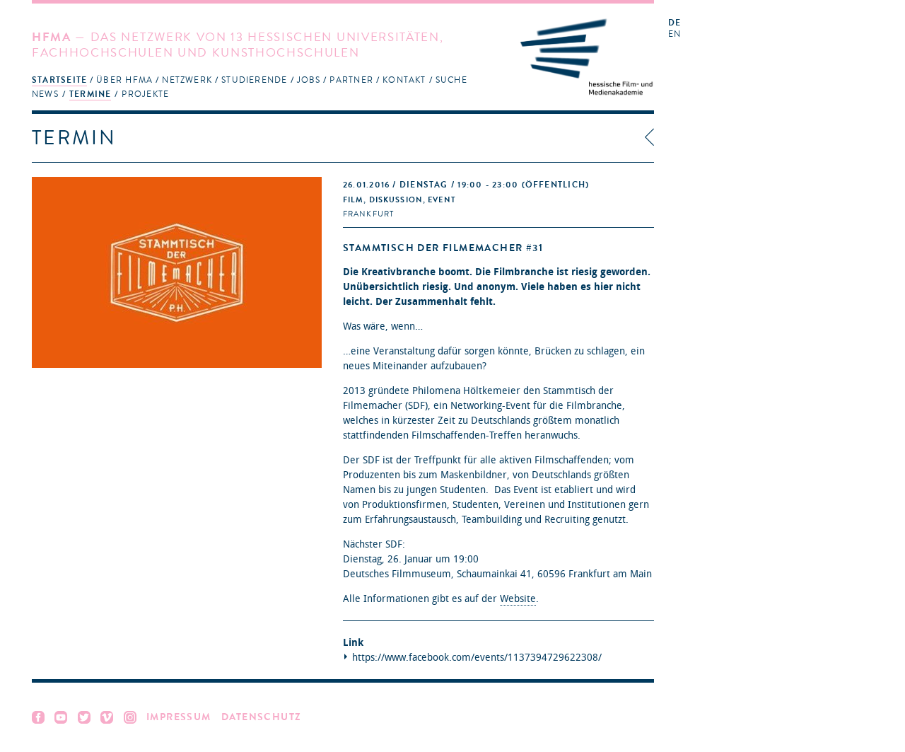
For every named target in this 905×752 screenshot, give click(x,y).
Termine (90, 94)
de (674, 23)
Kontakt (404, 80)
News (45, 94)
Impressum (178, 717)
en (674, 34)
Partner (351, 80)
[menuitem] (59, 79)
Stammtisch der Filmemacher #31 (443, 248)
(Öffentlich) (466, 184)
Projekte (145, 94)
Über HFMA (124, 80)
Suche (451, 80)
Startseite (59, 80)
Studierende (254, 80)
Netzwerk (187, 80)
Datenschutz (261, 717)
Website (518, 599)
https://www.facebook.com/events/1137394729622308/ (477, 658)
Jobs (309, 80)
